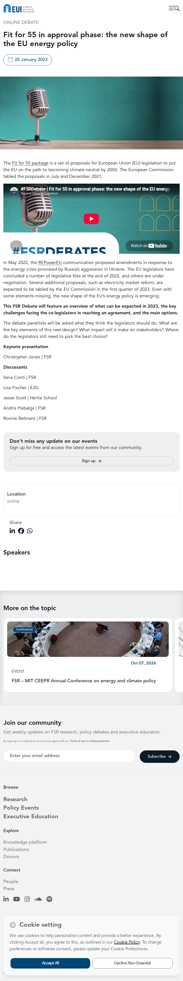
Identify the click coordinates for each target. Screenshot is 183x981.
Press (8, 889)
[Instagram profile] (27, 899)
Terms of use (78, 741)
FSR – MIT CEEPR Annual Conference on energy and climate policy (84, 681)
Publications (16, 849)
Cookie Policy (127, 942)
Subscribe (157, 757)
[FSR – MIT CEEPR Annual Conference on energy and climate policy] (88, 639)
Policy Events (21, 808)
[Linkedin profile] (5, 899)
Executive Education (30, 817)
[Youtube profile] (16, 899)
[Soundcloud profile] (38, 899)
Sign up (89, 461)
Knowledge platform (25, 842)
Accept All (50, 963)
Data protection (100, 741)
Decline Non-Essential (132, 963)
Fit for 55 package (30, 163)
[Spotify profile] (49, 899)
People (10, 881)
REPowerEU (50, 263)
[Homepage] (19, 8)
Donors (11, 857)
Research (15, 799)
